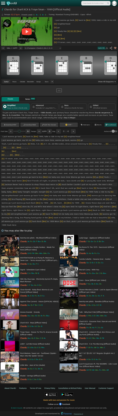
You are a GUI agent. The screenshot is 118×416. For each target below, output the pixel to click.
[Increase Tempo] (21, 48)
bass (47, 82)
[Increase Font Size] (28, 131)
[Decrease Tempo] (3, 48)
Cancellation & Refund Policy (70, 388)
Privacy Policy (49, 388)
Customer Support (106, 388)
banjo (39, 82)
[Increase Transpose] (73, 131)
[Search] (108, 3)
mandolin (30, 82)
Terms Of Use (35, 388)
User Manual (90, 388)
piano (14, 82)
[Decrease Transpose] (58, 131)
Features (23, 388)
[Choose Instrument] (52, 81)
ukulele (22, 82)
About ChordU (10, 388)
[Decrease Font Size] (10, 131)
